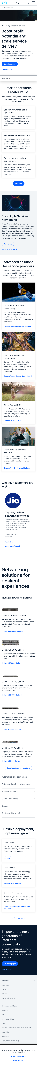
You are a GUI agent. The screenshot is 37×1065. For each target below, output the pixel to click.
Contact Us (5, 989)
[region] (18, 1054)
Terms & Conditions (8, 1019)
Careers (4, 994)
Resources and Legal (9, 1006)
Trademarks (5, 1036)
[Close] (34, 1047)
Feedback (5, 1010)
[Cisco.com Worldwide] (4, 2)
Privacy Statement (17, 1056)
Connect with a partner (9, 998)
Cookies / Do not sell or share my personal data (16, 1028)
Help (3, 1015)
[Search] (28, 3)
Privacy (4, 1023)
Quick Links (6, 981)
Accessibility (5, 1032)
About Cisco (5, 985)
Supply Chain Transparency (10, 1040)
